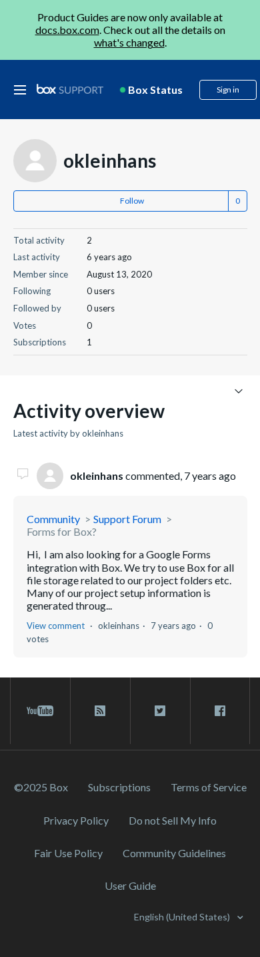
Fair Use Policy (68, 853)
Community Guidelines (174, 853)
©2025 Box (41, 787)
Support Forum (127, 518)
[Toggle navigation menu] (239, 390)
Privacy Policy (76, 820)
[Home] (70, 89)
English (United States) (183, 916)
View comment (56, 625)
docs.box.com (67, 29)
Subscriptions (119, 787)
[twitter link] (160, 710)
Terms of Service (209, 787)
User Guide (130, 885)
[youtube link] (40, 710)
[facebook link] (220, 710)
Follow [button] (132, 201)
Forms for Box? (62, 531)
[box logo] (70, 89)
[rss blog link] (100, 710)
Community (53, 518)
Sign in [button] (228, 90)
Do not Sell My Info (173, 820)
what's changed (129, 42)
